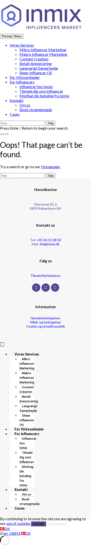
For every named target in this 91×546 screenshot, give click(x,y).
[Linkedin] (55, 287)
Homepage (50, 166)
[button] (45, 344)
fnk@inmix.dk (49, 244)
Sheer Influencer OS (35, 72)
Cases (15, 114)
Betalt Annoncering (35, 63)
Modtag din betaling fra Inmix (44, 95)
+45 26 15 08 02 (49, 240)
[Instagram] (45, 287)
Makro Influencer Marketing (43, 54)
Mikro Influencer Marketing (42, 49)
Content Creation (33, 59)
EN (18, 533)
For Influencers (22, 82)
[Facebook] (36, 287)
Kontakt (17, 100)
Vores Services (22, 45)
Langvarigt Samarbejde (38, 68)
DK (7, 528)
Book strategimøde (35, 109)
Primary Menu (12, 36)
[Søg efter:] (23, 122)
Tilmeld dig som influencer (41, 91)
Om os (24, 105)
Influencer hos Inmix (36, 86)
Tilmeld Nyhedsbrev (45, 275)
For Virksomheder (25, 77)
